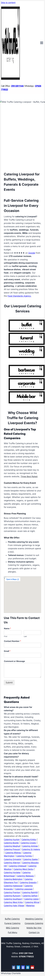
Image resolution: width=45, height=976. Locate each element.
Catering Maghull (12, 846)
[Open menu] (41, 43)
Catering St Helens (31, 849)
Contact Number (12, 641)
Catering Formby (24, 856)
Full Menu (12, 932)
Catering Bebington (13, 879)
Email (7, 651)
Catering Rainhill (30, 892)
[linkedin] (28, 967)
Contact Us (34, 932)
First (5, 636)
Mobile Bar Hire (34, 928)
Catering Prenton (12, 892)
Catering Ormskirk (12, 859)
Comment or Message (14, 661)
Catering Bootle (11, 843)
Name (7, 628)
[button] (11, 973)
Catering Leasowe (24, 889)
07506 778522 (26, 956)
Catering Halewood (13, 886)
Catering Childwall (17, 866)
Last (25, 636)
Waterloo (30, 905)
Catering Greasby (28, 882)
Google (31, 253)
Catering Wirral (32, 902)
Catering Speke (30, 859)
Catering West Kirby (13, 902)
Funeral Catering (12, 923)
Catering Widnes (13, 852)
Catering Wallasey (25, 876)
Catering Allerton (12, 862)
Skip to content (8, 2)
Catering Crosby (28, 843)
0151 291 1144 (26, 953)
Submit (9, 682)
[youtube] (32, 967)
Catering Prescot (12, 849)
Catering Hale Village (14, 905)
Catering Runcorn (12, 895)
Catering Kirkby (28, 839)
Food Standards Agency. (19, 296)
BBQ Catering (12, 928)
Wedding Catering (33, 919)
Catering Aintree (30, 846)
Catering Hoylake (12, 872)
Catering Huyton (12, 839)
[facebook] (13, 967)
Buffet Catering (12, 919)
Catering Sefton (30, 895)
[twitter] (18, 967)
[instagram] (23, 967)
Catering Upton (31, 899)
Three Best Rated (29, 476)
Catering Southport (13, 899)
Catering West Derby (23, 869)
